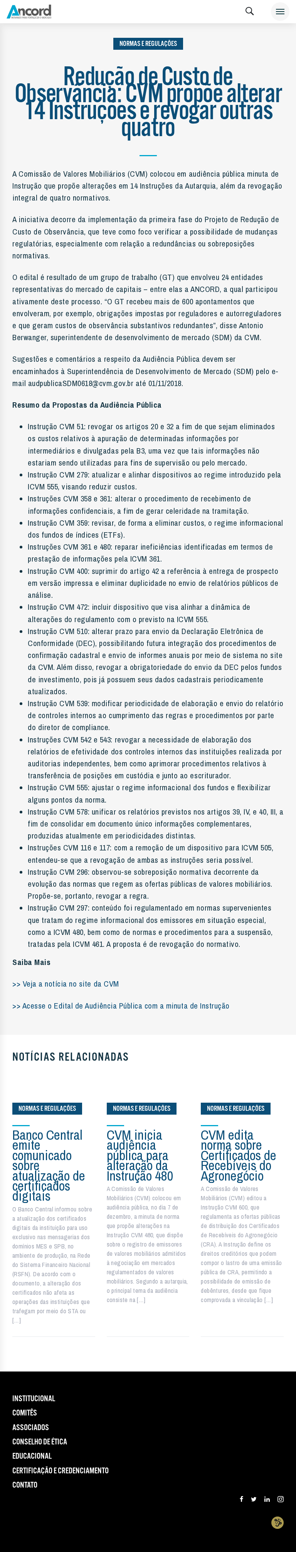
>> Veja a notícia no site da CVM (65, 983)
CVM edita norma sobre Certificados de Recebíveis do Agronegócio (238, 1155)
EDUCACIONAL (32, 1456)
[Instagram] (281, 1500)
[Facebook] (241, 1500)
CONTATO (24, 1485)
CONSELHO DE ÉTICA (39, 1442)
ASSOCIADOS (30, 1428)
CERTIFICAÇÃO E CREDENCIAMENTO (60, 1471)
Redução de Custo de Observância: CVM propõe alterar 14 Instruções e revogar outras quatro (148, 103)
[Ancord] (29, 12)
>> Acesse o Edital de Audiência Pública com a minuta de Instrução (121, 1005)
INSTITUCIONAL (33, 1399)
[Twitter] (254, 1500)
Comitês (24, 1413)
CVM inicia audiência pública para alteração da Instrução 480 (140, 1155)
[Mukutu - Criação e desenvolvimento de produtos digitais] (277, 1522)
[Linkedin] (267, 1500)
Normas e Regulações (148, 43)
